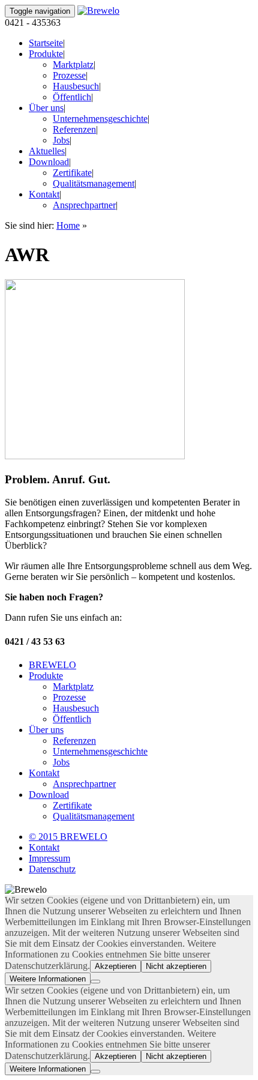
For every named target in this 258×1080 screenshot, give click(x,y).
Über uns (46, 108)
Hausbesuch (76, 86)
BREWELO (52, 665)
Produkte (46, 54)
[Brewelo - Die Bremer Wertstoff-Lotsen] (98, 10)
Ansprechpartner (84, 205)
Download (49, 162)
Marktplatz (73, 64)
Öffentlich (72, 97)
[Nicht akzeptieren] (95, 981)
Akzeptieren (115, 966)
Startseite (46, 43)
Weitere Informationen (48, 978)
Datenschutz (52, 869)
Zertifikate (72, 172)
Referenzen (74, 129)
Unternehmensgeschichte (100, 118)
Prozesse (69, 75)
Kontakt (44, 194)
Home (68, 225)
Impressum (49, 858)
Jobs (61, 140)
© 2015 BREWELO (68, 836)
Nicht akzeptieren (176, 966)
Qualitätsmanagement (93, 183)
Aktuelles (47, 151)
